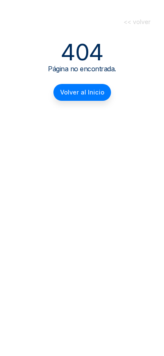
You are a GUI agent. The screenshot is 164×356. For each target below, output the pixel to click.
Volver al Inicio (82, 92)
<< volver (137, 21)
